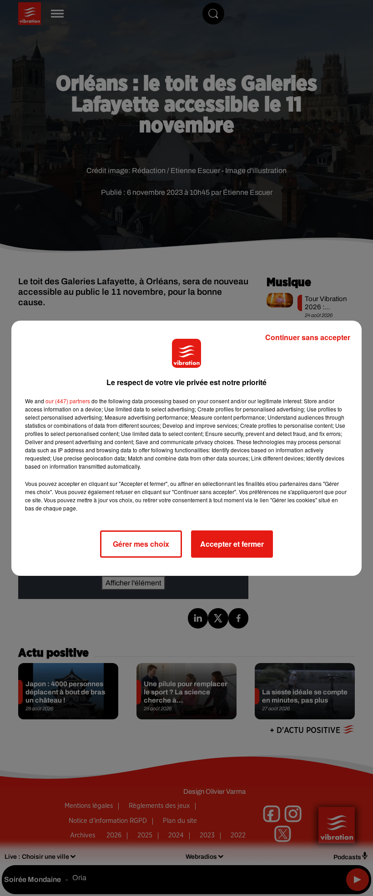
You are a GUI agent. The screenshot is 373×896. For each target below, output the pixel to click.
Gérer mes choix (141, 544)
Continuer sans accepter (307, 337)
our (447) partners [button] (67, 401)
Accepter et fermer (232, 544)
